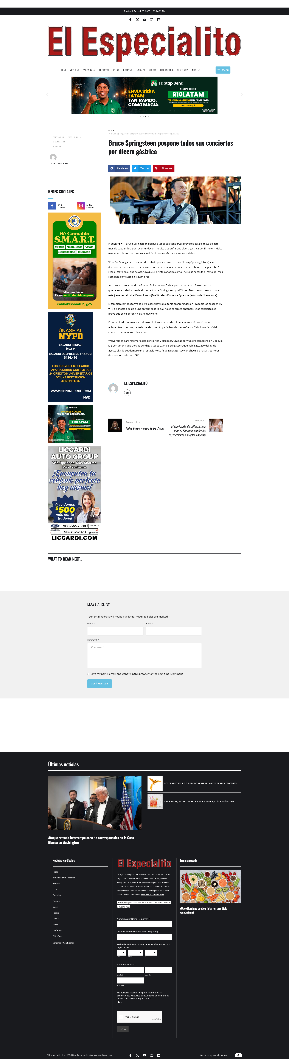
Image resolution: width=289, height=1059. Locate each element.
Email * (149, 623)
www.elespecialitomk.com (152, 894)
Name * (91, 623)
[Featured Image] (94, 803)
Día (118, 957)
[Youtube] (144, 19)
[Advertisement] (135, 721)
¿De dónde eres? (125, 964)
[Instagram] (151, 19)
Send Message (99, 683)
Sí (121, 1002)
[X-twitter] (137, 19)
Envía (123, 1029)
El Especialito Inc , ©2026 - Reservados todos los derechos (79, 1055)
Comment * (93, 639)
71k (60, 205)
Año (147, 957)
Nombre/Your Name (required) (132, 918)
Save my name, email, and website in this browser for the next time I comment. (137, 674)
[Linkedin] (158, 19)
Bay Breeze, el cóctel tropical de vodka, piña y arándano (199, 802)
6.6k (89, 205)
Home (111, 130)
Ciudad (120, 975)
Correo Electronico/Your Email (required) (137, 931)
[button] (47, 94)
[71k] (52, 206)
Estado (148, 975)
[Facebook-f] (130, 19)
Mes (130, 957)
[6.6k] (81, 206)
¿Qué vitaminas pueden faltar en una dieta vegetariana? (203, 910)
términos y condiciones (213, 1055)
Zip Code (120, 985)
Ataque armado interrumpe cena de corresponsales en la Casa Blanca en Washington (91, 840)
